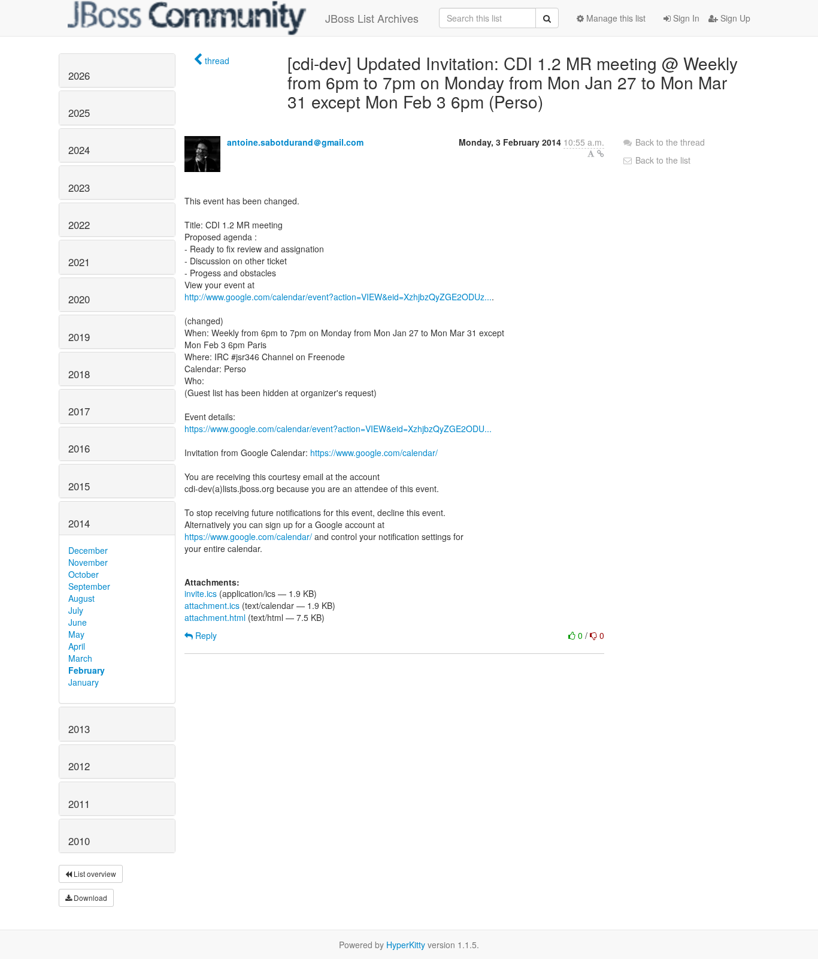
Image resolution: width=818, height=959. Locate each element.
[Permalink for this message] (600, 153)
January (83, 682)
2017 (79, 411)
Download (89, 897)
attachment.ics (212, 605)
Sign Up (734, 18)
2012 (79, 766)
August (81, 598)
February (86, 670)
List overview (94, 873)
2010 (79, 841)
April (76, 646)
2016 (79, 448)
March (80, 658)
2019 (79, 337)
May (76, 634)
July (75, 610)
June (77, 622)
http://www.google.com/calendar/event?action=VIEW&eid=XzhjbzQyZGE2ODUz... (338, 297)
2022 (79, 225)
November (88, 562)
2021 (79, 262)
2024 (79, 150)
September (89, 586)
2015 (79, 486)
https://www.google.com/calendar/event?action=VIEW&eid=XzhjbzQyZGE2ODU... (338, 429)
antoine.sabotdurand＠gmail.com (295, 142)
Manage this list (615, 18)
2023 (79, 187)
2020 (79, 299)
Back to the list (661, 160)
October (83, 574)
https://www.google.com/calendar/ (374, 453)
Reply (205, 635)
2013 (79, 729)
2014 (79, 523)
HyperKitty (405, 945)
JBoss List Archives (372, 18)
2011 (79, 804)
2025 (79, 112)
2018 (79, 374)
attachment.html (215, 617)
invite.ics (200, 593)
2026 (79, 75)
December (88, 550)
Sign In (685, 18)
